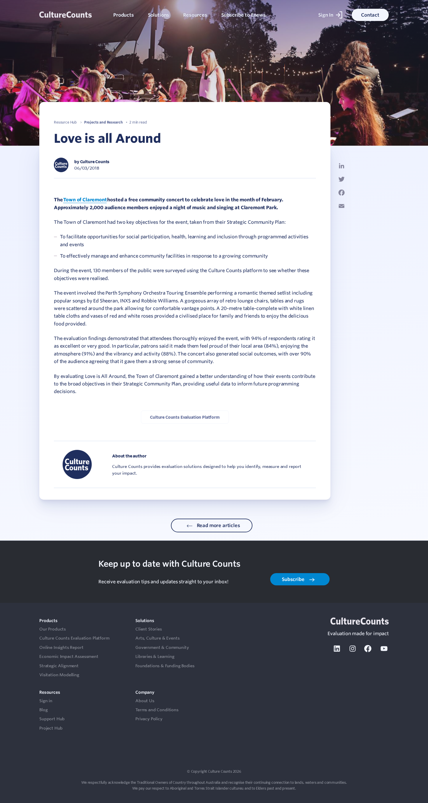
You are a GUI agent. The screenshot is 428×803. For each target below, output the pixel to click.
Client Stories (148, 629)
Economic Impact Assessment (68, 656)
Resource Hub (65, 122)
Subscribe (293, 579)
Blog (43, 709)
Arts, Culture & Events (157, 638)
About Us (144, 700)
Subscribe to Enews (243, 15)
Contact (370, 15)
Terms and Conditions (156, 709)
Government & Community (162, 647)
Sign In (325, 15)
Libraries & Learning (154, 656)
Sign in (45, 700)
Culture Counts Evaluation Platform (185, 417)
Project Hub (51, 728)
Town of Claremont (85, 199)
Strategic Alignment (59, 665)
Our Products (52, 629)
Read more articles (218, 525)
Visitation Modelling (59, 674)
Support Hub (52, 718)
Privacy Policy (148, 718)
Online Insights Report (61, 647)
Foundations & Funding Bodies (164, 665)
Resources (195, 15)
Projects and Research (103, 122)
